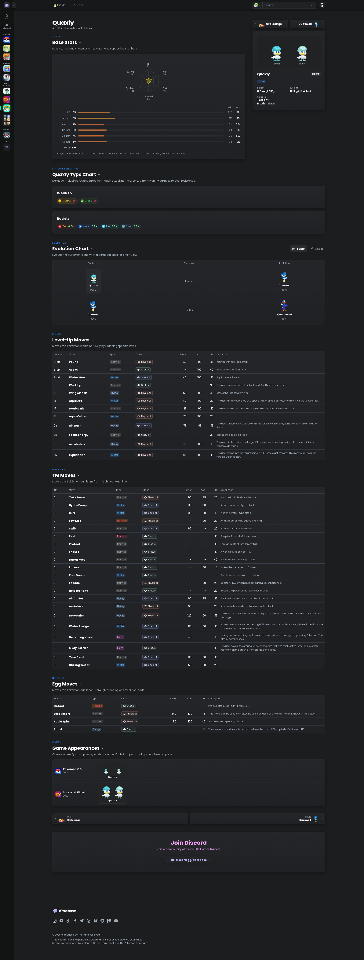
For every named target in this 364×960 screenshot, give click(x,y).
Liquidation (77, 455)
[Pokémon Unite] (6, 56)
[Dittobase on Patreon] (109, 921)
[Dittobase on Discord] (116, 921)
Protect (74, 544)
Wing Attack (78, 393)
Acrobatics (77, 444)
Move (72, 354)
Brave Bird (76, 615)
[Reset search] (311, 5)
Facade (74, 583)
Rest (72, 536)
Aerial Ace (76, 606)
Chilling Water (79, 665)
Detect (59, 706)
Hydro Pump (78, 505)
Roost (58, 729)
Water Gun (77, 377)
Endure (74, 552)
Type (112, 354)
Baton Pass (77, 560)
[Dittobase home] (7, 5)
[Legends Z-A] (6, 91)
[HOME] (6, 108)
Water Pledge (79, 626)
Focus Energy (78, 435)
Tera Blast (76, 657)
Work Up (75, 385)
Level (56, 354)
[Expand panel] (14, 5)
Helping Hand (78, 591)
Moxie (266, 103)
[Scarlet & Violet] (6, 99)
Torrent (263, 100)
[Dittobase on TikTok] (68, 921)
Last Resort (62, 714)
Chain (319, 249)
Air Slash (75, 425)
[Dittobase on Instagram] (55, 921)
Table (301, 249)
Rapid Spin (61, 721)
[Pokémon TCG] (6, 77)
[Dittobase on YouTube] (61, 921)
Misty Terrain (78, 648)
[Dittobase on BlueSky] (96, 921)
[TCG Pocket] (6, 68)
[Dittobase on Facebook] (75, 921)
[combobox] (289, 5)
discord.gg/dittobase (191, 860)
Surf (72, 513)
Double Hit (76, 408)
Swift (72, 528)
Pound (73, 362)
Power (183, 354)
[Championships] (6, 135)
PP (212, 354)
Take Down (77, 497)
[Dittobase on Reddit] (102, 921)
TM (55, 490)
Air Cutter (76, 598)
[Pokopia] (6, 48)
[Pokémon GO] (6, 39)
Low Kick (75, 521)
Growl (73, 370)
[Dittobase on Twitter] (82, 921)
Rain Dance (77, 575)
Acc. (199, 354)
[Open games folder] (6, 120)
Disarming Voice (81, 637)
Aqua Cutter (78, 416)
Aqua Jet (75, 401)
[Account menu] (322, 5)
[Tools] (6, 147)
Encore (74, 567)
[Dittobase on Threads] (89, 921)
